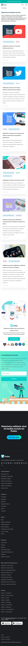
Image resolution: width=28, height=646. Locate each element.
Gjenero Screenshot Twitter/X (8, 584)
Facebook (5, 129)
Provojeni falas (14, 339)
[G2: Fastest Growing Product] (8, 344)
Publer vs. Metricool (6, 607)
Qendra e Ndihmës (5, 522)
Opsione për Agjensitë (6, 483)
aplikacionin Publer (10, 618)
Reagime (3, 554)
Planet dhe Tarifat (5, 549)
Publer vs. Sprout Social (7, 595)
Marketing (17, 172)
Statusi (3, 533)
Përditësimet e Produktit (7, 529)
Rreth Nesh (4, 542)
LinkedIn (3, 501)
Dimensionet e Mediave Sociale (8, 41)
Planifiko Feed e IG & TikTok (8, 581)
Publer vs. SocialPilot (6, 604)
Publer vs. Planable (6, 602)
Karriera (3, 547)
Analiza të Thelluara (6, 481)
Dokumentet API (5, 524)
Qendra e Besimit (5, 556)
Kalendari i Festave (6, 574)
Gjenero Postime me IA (7, 572)
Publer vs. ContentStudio (7, 609)
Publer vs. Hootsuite (6, 593)
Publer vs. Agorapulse (6, 611)
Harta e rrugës (4, 531)
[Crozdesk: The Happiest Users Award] (23, 344)
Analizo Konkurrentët (6, 577)
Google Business (19, 215)
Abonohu (14, 378)
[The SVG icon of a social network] (2, 463)
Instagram (5, 261)
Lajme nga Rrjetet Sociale (7, 175)
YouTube (17, 41)
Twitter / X (17, 83)
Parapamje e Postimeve (7, 579)
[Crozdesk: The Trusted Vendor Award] (16, 344)
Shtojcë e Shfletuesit (6, 485)
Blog (2, 519)
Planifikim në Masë (6, 478)
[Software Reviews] (12, 345)
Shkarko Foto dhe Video (7, 565)
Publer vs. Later (5, 597)
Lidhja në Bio (4, 488)
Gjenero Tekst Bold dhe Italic (8, 570)
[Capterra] (5, 344)
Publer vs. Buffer (5, 600)
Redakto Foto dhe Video (7, 567)
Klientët (3, 545)
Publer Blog (4, 8)
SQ (22, 4)
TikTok (2, 508)
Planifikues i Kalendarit (7, 476)
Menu (24, 8)
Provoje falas (14, 437)
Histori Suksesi (5, 526)
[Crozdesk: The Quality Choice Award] (20, 344)
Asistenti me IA (5, 474)
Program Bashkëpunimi (7, 552)
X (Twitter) (3, 506)
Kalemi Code (7, 642)
